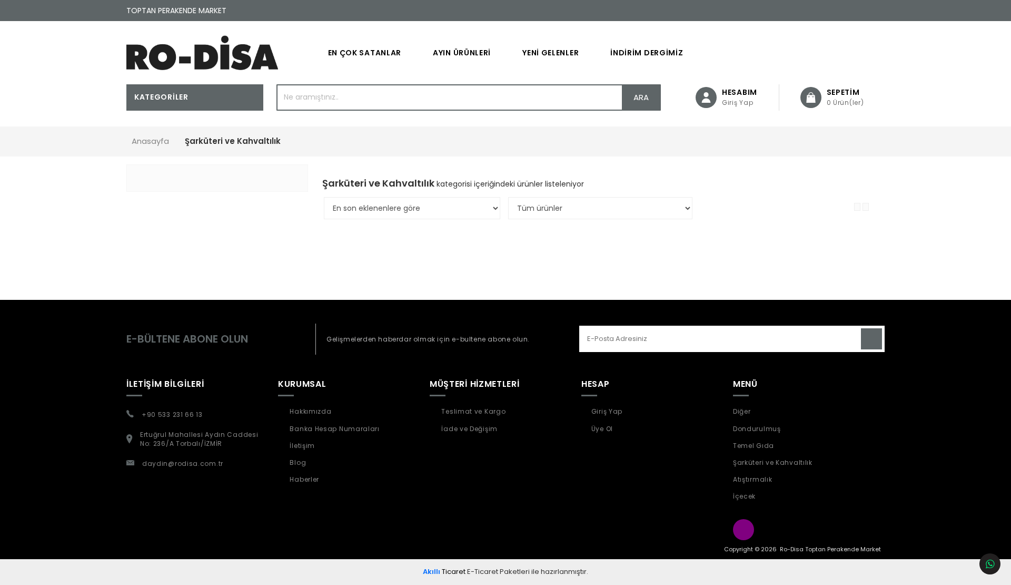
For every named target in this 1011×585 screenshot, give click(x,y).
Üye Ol (602, 428)
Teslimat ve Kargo (473, 411)
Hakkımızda (310, 411)
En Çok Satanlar (365, 52)
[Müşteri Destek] (989, 563)
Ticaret (444, 572)
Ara (641, 97)
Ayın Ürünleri (462, 52)
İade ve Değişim (469, 428)
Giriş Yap (606, 411)
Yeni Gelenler (550, 52)
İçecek (744, 496)
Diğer (742, 411)
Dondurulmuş (757, 428)
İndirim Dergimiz (646, 52)
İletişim (301, 445)
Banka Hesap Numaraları (334, 428)
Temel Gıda (753, 445)
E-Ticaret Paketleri (498, 572)
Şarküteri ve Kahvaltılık (772, 462)
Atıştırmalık (752, 479)
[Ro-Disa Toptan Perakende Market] (202, 52)
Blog (297, 462)
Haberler (303, 479)
